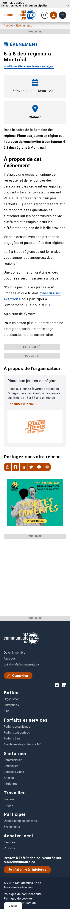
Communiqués (13, 760)
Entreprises (11, 705)
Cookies (13, 905)
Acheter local (18, 836)
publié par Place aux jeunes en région (29, 66)
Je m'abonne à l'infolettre (27, 869)
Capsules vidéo (14, 772)
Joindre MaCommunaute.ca (21, 664)
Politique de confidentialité (23, 894)
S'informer (15, 753)
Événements (24, 25)
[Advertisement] (35, 573)
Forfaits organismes (17, 726)
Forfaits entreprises (17, 732)
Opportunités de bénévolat (21, 821)
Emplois (9, 799)
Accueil (9, 25)
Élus (6, 711)
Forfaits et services (26, 720)
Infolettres (11, 783)
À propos (10, 658)
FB (49, 305)
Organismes (12, 699)
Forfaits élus (12, 738)
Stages (8, 805)
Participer (15, 814)
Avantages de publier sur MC (22, 744)
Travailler (14, 792)
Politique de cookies (18, 898)
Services (9, 842)
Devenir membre (14, 652)
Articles (9, 778)
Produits (9, 848)
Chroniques (11, 766)
